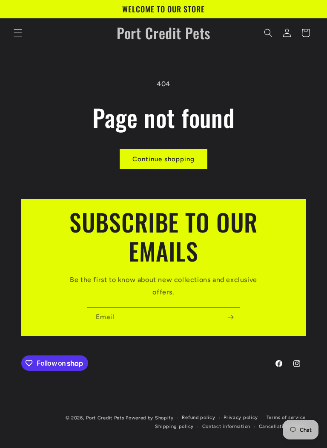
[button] (18, 32)
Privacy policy (241, 417)
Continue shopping (163, 159)
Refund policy (198, 417)
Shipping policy (174, 426)
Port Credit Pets (105, 418)
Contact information (226, 426)
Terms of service (286, 417)
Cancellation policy (282, 426)
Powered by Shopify (150, 418)
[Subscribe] (230, 317)
